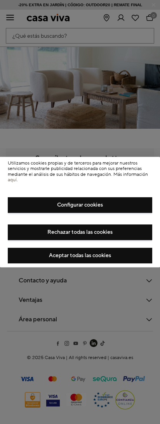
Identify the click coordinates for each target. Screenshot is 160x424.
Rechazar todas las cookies (80, 232)
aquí (12, 180)
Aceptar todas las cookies (80, 255)
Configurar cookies (80, 204)
